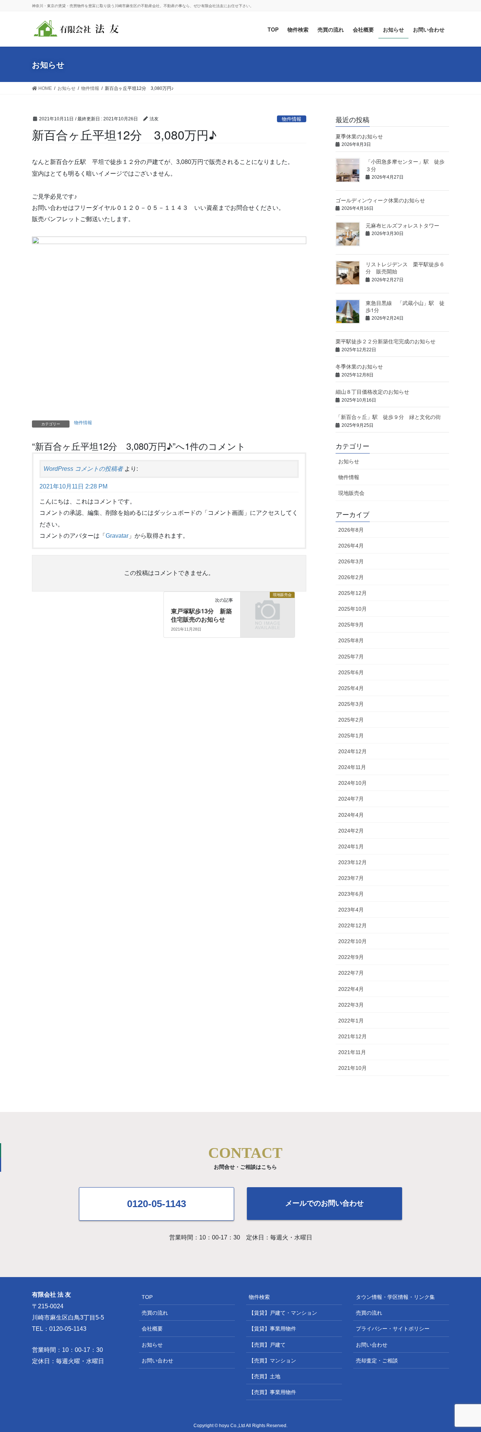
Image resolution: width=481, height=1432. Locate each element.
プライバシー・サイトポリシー (393, 1329)
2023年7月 (351, 878)
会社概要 (152, 1329)
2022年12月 (352, 925)
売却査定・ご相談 (377, 1361)
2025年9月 (351, 625)
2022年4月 (351, 989)
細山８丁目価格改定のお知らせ (372, 391)
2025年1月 (351, 736)
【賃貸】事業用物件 (272, 1329)
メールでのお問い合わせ (324, 1203)
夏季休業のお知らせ (359, 136)
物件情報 (291, 119)
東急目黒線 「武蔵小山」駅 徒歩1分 (405, 306)
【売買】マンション (272, 1361)
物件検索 (259, 1297)
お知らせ (348, 461)
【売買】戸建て (267, 1345)
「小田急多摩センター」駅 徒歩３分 (405, 165)
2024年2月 (351, 831)
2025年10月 (352, 609)
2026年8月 (351, 530)
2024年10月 (352, 783)
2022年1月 (351, 1021)
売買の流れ (155, 1313)
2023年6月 (351, 894)
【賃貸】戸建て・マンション (283, 1313)
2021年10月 (352, 1068)
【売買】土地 (264, 1376)
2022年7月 (351, 973)
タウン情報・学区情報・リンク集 (395, 1297)
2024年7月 (351, 799)
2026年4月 (351, 546)
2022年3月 (351, 1005)
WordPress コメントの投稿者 (83, 469)
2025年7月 (351, 657)
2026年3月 (351, 561)
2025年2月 (351, 720)
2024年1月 (351, 846)
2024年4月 (351, 815)
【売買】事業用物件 (272, 1392)
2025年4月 (351, 688)
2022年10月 (352, 941)
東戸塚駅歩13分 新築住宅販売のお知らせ (201, 615)
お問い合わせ (157, 1361)
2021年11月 (352, 1052)
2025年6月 (351, 672)
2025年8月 (351, 640)
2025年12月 (352, 593)
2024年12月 (352, 751)
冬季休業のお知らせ (359, 366)
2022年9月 (351, 957)
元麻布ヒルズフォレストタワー (402, 225)
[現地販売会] (267, 622)
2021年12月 (352, 1036)
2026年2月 (351, 577)
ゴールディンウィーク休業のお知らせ (380, 200)
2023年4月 (351, 910)
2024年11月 (352, 767)
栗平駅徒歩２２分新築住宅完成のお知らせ (386, 341)
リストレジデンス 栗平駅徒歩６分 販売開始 (405, 267)
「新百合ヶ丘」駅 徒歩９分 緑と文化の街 (388, 416)
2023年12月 (352, 862)
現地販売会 (351, 493)
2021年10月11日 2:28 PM (73, 486)
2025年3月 (351, 704)
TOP (147, 1297)
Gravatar (117, 535)
